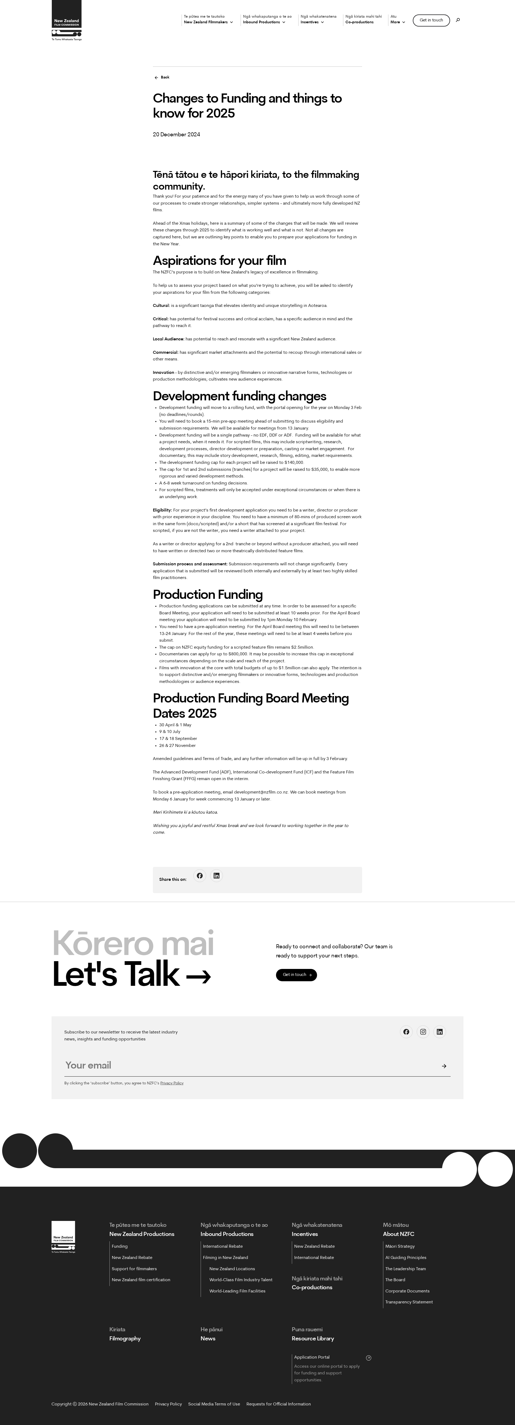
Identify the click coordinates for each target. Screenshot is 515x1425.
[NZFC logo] (67, 20)
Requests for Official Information (279, 1404)
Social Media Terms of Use (214, 1404)
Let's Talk (132, 977)
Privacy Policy (171, 1083)
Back (165, 78)
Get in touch (431, 20)
